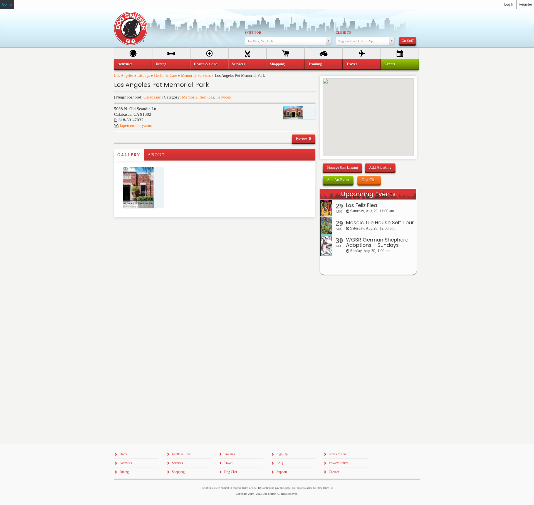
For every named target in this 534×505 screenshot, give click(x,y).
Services (223, 97)
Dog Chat (369, 180)
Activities (125, 64)
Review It (303, 138)
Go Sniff (408, 40)
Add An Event (338, 180)
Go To (7, 4)
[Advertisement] (146, 228)
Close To (343, 32)
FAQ (279, 463)
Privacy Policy (338, 463)
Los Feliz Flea (361, 205)
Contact (334, 472)
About (156, 154)
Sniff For (253, 32)
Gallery (128, 154)
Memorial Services (196, 75)
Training (315, 64)
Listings (143, 75)
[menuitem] (133, 64)
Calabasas (152, 97)
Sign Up (282, 454)
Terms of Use (338, 454)
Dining (161, 64)
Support (281, 472)
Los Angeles (123, 75)
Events (389, 64)
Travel (351, 64)
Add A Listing (380, 167)
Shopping (277, 64)
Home (124, 454)
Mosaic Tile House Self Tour (380, 222)
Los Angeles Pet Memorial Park (161, 84)
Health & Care (165, 75)
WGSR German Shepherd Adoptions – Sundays (377, 242)
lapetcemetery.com (136, 125)
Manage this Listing (342, 167)
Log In (509, 4)
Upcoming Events (368, 194)
